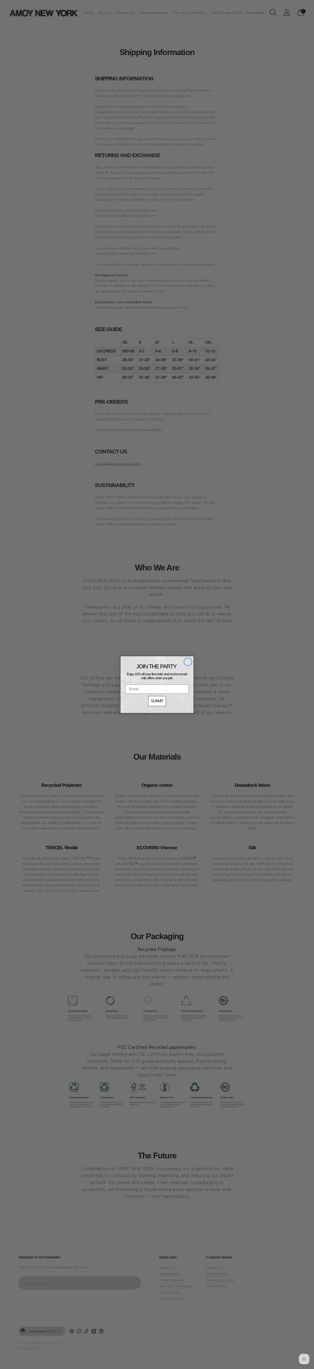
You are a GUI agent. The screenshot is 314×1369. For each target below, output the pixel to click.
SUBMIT (157, 701)
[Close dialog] (188, 662)
